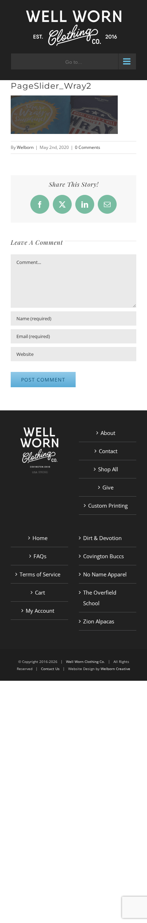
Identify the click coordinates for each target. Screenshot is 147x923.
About (108, 432)
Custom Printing (108, 505)
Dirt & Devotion (102, 537)
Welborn (25, 147)
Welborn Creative (115, 668)
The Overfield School (99, 598)
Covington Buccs (103, 556)
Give (107, 487)
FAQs (40, 556)
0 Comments (87, 147)
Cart (40, 592)
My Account (40, 610)
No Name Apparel (105, 574)
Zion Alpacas (98, 621)
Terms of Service (40, 574)
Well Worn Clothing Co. (85, 661)
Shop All (108, 469)
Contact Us (50, 668)
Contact (108, 451)
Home (39, 537)
